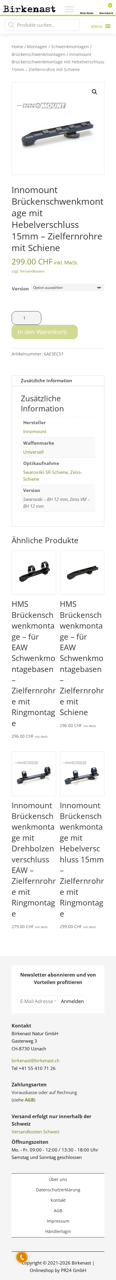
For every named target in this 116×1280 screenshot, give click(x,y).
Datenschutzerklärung (58, 1190)
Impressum (58, 1221)
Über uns (58, 1179)
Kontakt (58, 1200)
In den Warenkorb (42, 332)
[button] (94, 92)
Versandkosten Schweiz (35, 1132)
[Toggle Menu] (69, 9)
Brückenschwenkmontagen (38, 54)
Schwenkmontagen (70, 46)
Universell (33, 452)
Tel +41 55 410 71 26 (34, 1068)
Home (17, 46)
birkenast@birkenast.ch (35, 1060)
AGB (29, 1100)
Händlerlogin (58, 1231)
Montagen (37, 46)
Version (20, 289)
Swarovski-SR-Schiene (45, 472)
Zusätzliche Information (46, 380)
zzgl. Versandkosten (28, 271)
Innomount (34, 431)
